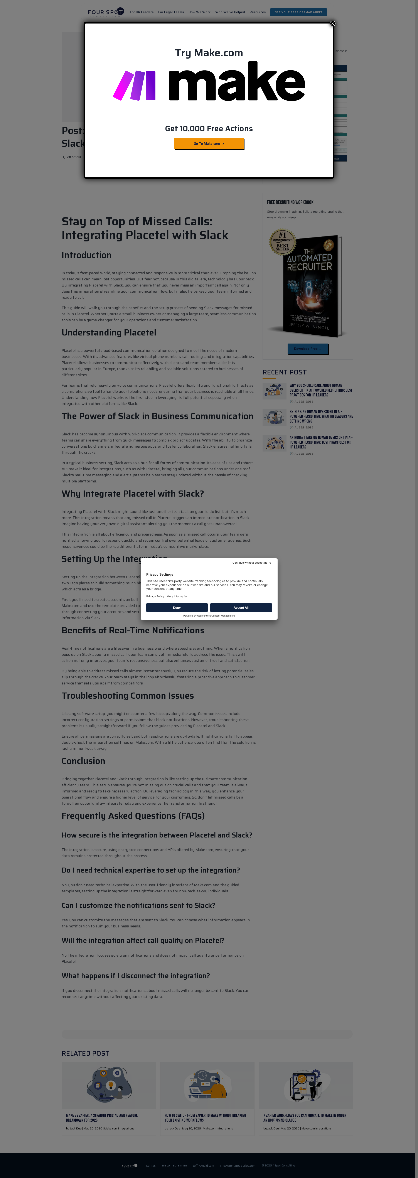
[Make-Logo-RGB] (209, 63)
